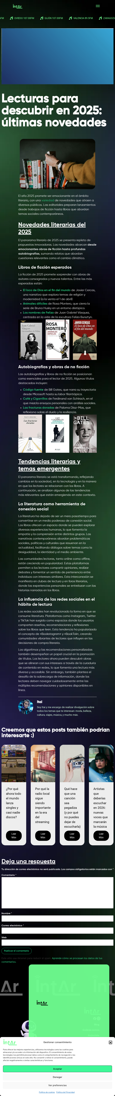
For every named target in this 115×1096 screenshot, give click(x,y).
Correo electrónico (12, 925)
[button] (110, 1042)
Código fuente (33, 389)
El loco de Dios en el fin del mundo (47, 290)
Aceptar (57, 1068)
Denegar (57, 1077)
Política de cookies (47, 1092)
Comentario (8, 875)
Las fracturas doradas (38, 407)
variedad (48, 200)
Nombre (6, 913)
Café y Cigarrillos (35, 398)
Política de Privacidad (65, 1092)
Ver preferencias (57, 1085)
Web (4, 937)
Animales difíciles (35, 303)
